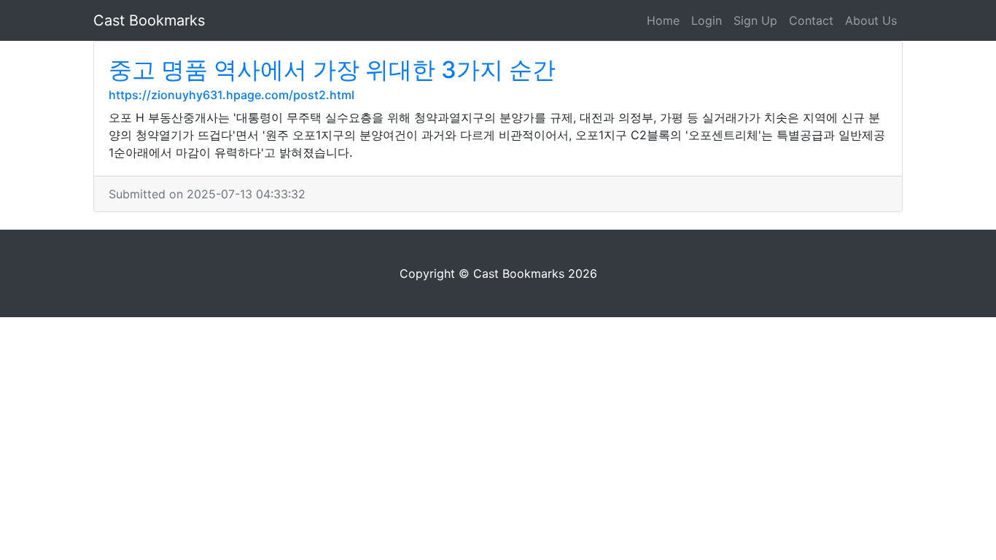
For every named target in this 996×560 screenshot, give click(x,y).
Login (706, 20)
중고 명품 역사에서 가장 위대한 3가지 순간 (332, 69)
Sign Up (755, 20)
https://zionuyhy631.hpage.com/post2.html (231, 95)
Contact (811, 20)
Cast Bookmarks (149, 20)
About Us (871, 20)
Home (663, 20)
